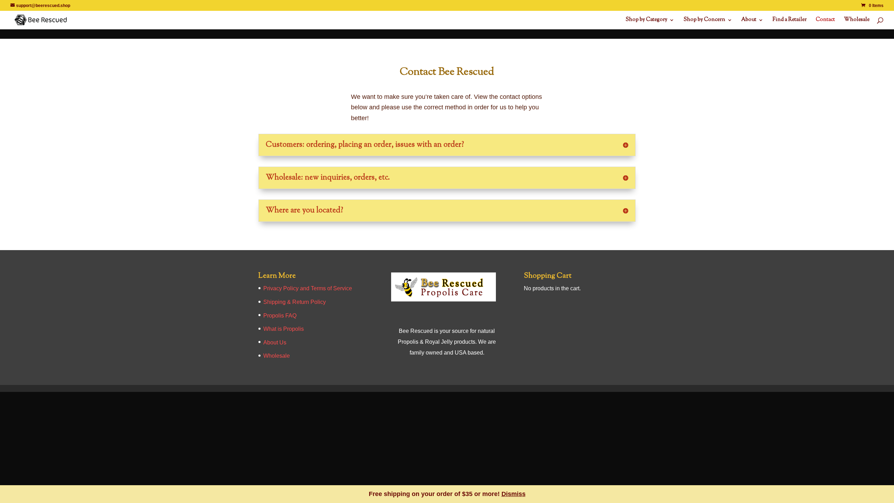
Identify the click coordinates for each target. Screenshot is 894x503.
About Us (274, 342)
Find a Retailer (789, 20)
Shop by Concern (704, 20)
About (748, 20)
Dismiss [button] (513, 493)
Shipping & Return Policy (294, 302)
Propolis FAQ (279, 316)
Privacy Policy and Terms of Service (307, 288)
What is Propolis (283, 329)
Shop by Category (646, 20)
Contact (825, 20)
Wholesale (857, 20)
